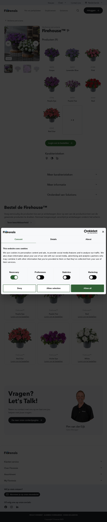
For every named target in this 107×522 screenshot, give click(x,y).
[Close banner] (103, 232)
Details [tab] (53, 239)
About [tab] (88, 239)
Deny (19, 288)
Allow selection (54, 288)
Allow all (87, 288)
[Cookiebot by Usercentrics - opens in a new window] (86, 232)
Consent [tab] (18, 239)
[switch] (40, 277)
